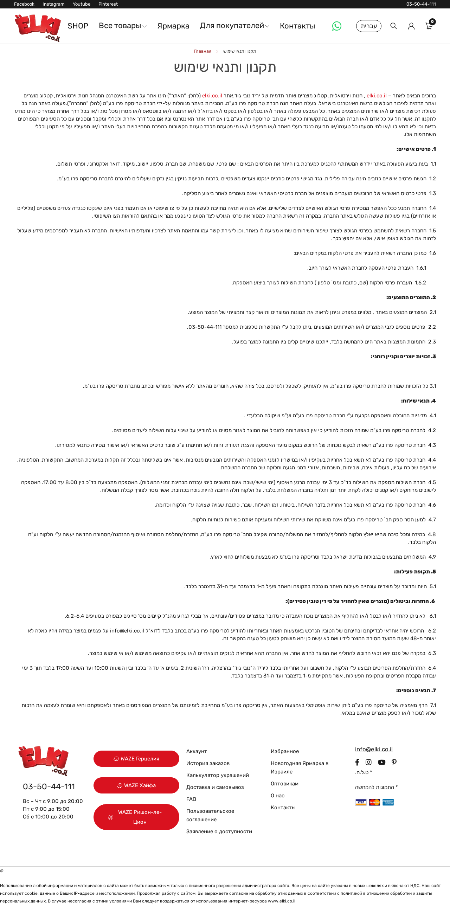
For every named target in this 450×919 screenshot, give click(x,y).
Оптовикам (284, 783)
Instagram (54, 4)
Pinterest (108, 4)
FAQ (191, 799)
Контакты (283, 807)
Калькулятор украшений (217, 775)
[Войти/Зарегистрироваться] (411, 26)
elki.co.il (377, 95)
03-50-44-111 (421, 4)
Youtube (81, 4)
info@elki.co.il (127, 631)
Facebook (24, 4)
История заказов (208, 763)
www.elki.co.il (281, 901)
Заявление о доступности (219, 831)
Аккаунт (196, 751)
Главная (202, 51)
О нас (277, 795)
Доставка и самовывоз (215, 787)
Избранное (285, 751)
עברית (369, 26)
